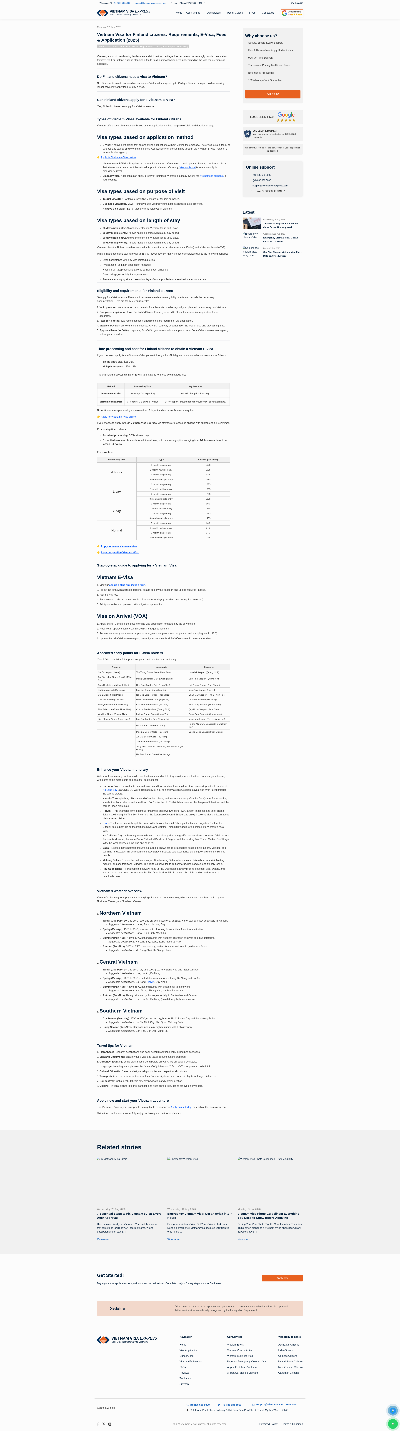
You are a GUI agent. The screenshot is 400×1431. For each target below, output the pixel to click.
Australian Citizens (288, 1344)
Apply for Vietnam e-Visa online (118, 157)
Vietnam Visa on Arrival (240, 1350)
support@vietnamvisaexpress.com (270, 185)
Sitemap (184, 1384)
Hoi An (150, 982)
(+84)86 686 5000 (261, 175)
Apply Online (193, 12)
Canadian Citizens (288, 1372)
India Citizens (285, 1350)
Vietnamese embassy (212, 176)
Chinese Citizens (287, 1356)
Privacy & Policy (268, 1424)
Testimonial (186, 1378)
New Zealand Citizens (290, 1367)
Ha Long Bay (110, 790)
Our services (214, 12)
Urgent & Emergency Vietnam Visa (246, 1361)
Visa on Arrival (188, 167)
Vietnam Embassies (191, 1361)
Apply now (273, 94)
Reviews (184, 1372)
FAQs (252, 12)
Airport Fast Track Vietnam (242, 1367)
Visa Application (189, 1350)
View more (103, 1239)
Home (178, 12)
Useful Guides (235, 12)
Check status (296, 3)
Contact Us (268, 12)
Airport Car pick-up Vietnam (242, 1372)
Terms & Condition (292, 1424)
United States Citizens (290, 1361)
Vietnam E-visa (235, 1344)
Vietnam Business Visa (240, 1356)
